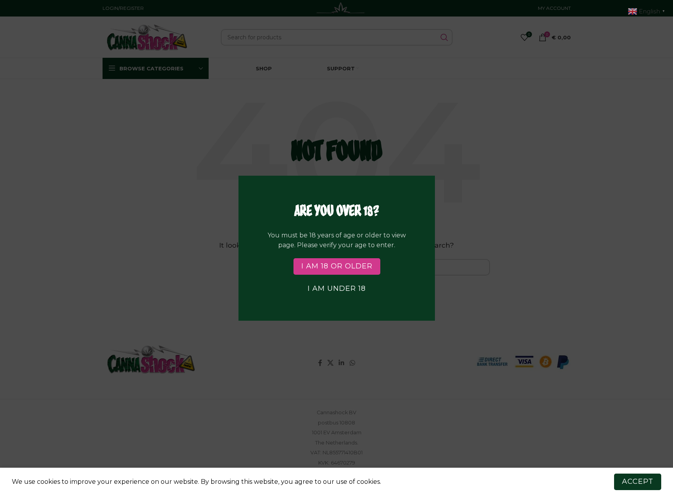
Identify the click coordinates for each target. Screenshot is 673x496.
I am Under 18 (337, 288)
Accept (637, 481)
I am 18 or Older (336, 266)
